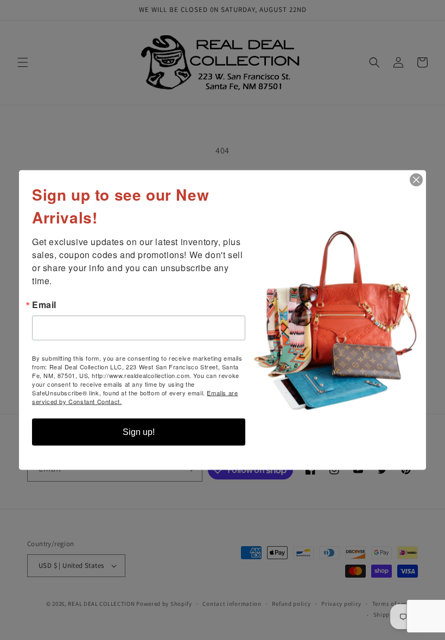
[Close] (416, 180)
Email (44, 304)
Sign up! (139, 432)
